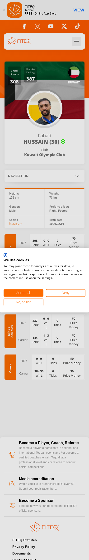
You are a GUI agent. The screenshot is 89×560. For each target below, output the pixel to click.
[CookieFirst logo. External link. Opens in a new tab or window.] (5, 255)
